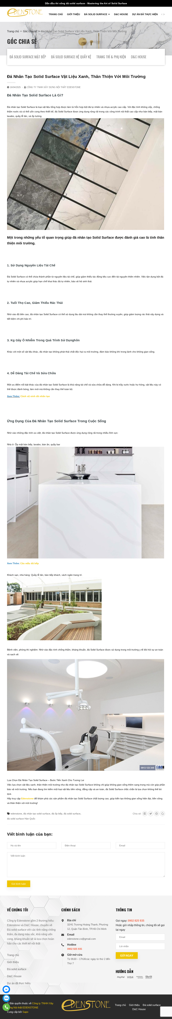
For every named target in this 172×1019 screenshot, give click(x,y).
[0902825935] (6, 1007)
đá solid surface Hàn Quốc (21, 818)
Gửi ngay (126, 955)
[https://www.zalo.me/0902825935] (6, 998)
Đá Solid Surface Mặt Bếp (28, 56)
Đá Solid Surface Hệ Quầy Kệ (71, 56)
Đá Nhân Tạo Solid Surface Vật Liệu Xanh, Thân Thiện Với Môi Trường (76, 76)
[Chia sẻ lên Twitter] (150, 813)
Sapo (25, 1011)
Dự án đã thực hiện (145, 14)
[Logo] (25, 12)
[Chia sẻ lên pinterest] (156, 813)
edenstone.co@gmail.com (81, 938)
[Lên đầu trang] (164, 1009)
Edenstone (27, 798)
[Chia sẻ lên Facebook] (144, 813)
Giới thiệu (73, 14)
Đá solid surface (96, 14)
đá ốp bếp (57, 813)
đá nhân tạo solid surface (36, 813)
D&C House (121, 14)
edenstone (16, 813)
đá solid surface (72, 813)
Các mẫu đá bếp (29, 563)
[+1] (162, 813)
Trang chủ (56, 14)
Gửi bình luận (18, 883)
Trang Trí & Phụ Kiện (111, 56)
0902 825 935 (74, 948)
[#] (6, 989)
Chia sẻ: (137, 813)
